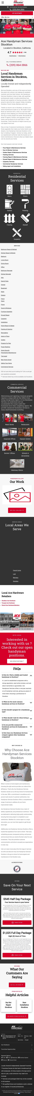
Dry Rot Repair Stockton (8, 1004)
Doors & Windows (6, 308)
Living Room (4, 260)
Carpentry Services (8, 161)
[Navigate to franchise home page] (18, 3)
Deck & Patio (4, 281)
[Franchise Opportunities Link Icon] (31, 1049)
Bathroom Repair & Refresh (9, 249)
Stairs (2, 301)
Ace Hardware (5, 1045)
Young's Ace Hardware (8, 603)
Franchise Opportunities (8, 1049)
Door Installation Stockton (24, 1004)
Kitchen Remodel (6, 274)
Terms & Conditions (19, 1092)
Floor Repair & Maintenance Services (14, 148)
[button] (17, 676)
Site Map (5, 1092)
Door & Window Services (10, 150)
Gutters (3, 340)
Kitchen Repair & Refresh (8, 253)
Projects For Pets (6, 343)
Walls (2, 292)
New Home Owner (6, 360)
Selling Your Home (6, 363)
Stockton (15, 581)
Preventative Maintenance (8, 353)
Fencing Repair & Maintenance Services (15, 157)
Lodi (14, 574)
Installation (4, 322)
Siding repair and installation (12, 166)
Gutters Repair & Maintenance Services (15, 152)
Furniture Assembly (6, 311)
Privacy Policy (11, 1092)
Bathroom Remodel (6, 270)
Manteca (15, 577)
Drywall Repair (5, 315)
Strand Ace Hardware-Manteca (10, 605)
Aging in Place (5, 336)
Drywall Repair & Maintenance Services (15, 159)
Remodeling (4, 333)
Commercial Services (7, 367)
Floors (3, 304)
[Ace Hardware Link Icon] (31, 1045)
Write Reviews (22, 55)
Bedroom (3, 256)
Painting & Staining (6, 329)
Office (2, 267)
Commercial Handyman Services (13, 164)
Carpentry (4, 318)
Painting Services (8, 155)
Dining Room (5, 263)
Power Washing (5, 347)
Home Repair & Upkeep (7, 326)
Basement (4, 288)
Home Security (5, 350)
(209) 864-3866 (18, 9)
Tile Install (4, 356)
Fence (2, 299)
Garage (3, 284)
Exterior (3, 295)
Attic (2, 277)
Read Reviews (12, 55)
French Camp (17, 570)
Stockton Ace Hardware (8, 600)
